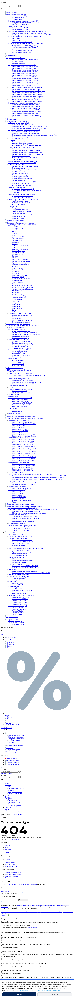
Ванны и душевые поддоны (19, 538)
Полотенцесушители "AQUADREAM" (25, 566)
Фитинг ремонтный (18, 362)
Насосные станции (18, 168)
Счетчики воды (17, 410)
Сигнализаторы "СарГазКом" (22, 403)
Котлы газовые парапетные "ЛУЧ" (23, 464)
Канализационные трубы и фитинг (21, 147)
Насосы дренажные (18, 171)
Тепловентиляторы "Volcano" (22, 42)
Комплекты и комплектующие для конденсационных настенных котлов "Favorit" (39, 476)
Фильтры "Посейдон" (19, 580)
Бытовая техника (12, 12)
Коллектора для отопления (21, 341)
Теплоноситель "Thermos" (20, 530)
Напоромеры (13, 396)
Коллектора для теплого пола (22, 343)
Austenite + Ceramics (18, 228)
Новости (9, 719)
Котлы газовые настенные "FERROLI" (25, 443)
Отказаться (54, 994)
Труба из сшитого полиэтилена (22, 196)
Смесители (13, 587)
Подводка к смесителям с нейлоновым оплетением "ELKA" (32, 128)
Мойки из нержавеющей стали (22, 560)
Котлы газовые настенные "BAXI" (23, 439)
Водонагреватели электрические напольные (24, 103)
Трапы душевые (17, 159)
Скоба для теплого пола (20, 201)
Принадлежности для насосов (22, 178)
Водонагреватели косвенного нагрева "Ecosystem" (28, 91)
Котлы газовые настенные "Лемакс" (24, 458)
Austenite (15, 226)
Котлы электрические (17, 490)
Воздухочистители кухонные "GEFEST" (25, 23)
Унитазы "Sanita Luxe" (19, 609)
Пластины (15, 273)
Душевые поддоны (18, 545)
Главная (9, 646)
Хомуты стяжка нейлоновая (21, 211)
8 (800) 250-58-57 (6, 884)
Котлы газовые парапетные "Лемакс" (24, 465)
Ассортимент (12, 744)
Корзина (9, 639)
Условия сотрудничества (15, 745)
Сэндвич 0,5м (16, 292)
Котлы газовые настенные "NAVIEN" (24, 451)
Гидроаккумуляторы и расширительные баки (24, 130)
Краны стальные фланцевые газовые (24, 332)
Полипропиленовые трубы (21, 183)
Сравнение (10, 642)
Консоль (15, 256)
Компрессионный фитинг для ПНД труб (23, 161)
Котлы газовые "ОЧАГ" (20, 429)
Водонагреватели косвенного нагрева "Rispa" (27, 94)
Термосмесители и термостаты (22, 348)
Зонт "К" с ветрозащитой (20, 249)
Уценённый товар (12, 617)
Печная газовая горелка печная (19, 500)
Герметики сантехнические (18, 547)
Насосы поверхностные (20, 173)
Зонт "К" (15, 247)
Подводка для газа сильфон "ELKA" (24, 384)
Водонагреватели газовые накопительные (23, 59)
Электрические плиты (17, 49)
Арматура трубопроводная (21, 331)
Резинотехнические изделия (19, 574)
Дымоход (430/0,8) (18, 238)
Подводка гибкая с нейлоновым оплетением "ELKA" (30, 126)
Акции (7, 795)
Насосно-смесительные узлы (21, 346)
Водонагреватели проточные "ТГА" (24, 85)
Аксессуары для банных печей (22, 315)
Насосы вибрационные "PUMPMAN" (24, 170)
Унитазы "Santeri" (18, 614)
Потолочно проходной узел (21, 278)
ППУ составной (17, 270)
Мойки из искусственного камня (23, 559)
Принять (19, 994)
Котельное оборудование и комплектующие (21, 416)
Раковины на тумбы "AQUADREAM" (24, 571)
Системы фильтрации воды (18, 576)
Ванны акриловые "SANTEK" (22, 540)
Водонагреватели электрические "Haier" (25, 105)
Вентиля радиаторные (19, 352)
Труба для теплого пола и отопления (21, 194)
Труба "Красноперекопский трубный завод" (26, 190)
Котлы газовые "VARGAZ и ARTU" (24, 424)
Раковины (13, 569)
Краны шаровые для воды (20, 338)
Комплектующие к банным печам (23, 317)
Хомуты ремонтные (18, 208)
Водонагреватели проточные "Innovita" (25, 72)
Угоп (14, 502)
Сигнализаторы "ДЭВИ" (20, 399)
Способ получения (13, 764)
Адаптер (15, 233)
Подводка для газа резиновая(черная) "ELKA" (27, 382)
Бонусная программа (13, 750)
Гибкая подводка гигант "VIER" (23, 124)
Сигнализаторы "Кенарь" (20, 401)
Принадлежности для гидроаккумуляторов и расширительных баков (34, 135)
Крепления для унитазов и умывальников (26, 552)
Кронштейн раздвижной (20, 259)
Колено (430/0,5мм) (18, 251)
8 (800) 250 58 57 (6, 728)
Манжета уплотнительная (20, 264)
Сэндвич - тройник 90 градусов (22, 289)
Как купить (10, 717)
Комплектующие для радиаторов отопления (26, 511)
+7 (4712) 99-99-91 (31, 884)
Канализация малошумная (21, 156)
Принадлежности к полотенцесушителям (26, 567)
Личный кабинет (6, 773)
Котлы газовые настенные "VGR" (23, 455)
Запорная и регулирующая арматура (18, 324)
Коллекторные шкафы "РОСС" (22, 345)
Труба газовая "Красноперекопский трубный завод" (29, 375)
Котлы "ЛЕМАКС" (18, 498)
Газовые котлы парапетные (18, 462)
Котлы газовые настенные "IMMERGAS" (26, 448)
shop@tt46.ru (5, 891)
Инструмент (13, 140)
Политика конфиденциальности (37, 912)
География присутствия (16, 739)
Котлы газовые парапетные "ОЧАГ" (24, 467)
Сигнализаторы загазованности (20, 398)
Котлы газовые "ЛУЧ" (19, 427)
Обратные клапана (18, 353)
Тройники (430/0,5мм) (19, 297)
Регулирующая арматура (18, 350)
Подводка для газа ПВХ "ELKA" (23, 380)
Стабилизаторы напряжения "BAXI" (24, 45)
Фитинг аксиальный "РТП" (21, 203)
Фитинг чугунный (18, 365)
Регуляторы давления (19, 357)
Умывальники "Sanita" (19, 600)
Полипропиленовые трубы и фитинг (22, 182)
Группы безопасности (16, 327)
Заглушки (15, 242)
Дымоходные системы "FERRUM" (22, 225)
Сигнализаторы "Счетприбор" (22, 405)
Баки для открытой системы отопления (25, 131)
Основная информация (16, 735)
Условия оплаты (12, 759)
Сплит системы (17, 40)
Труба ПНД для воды (16, 187)
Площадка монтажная (19, 275)
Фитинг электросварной (20, 377)
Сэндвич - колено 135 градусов (22, 284)
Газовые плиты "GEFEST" (21, 29)
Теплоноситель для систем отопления (22, 525)
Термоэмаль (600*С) (19, 296)
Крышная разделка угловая (21, 263)
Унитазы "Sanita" (18, 611)
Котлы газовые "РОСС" (20, 431)
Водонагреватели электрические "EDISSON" (27, 111)
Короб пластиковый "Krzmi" (21, 392)
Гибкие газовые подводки (18, 379)
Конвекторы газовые (16, 481)
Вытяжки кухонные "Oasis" (21, 24)
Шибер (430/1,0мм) (18, 308)
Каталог (7, 859)
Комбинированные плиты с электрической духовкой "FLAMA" (33, 33)
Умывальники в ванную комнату (20, 597)
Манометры (13, 394)
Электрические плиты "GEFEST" (23, 52)
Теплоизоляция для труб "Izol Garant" (22, 595)
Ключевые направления (16, 737)
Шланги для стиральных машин (20, 215)
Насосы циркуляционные (20, 177)
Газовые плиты (15, 26)
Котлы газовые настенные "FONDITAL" (25, 445)
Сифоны (13, 581)
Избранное (10, 644)
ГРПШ (11, 372)
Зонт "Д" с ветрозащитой (20, 245)
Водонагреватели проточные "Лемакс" (25, 84)
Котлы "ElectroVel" (18, 493)
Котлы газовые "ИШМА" (20, 425)
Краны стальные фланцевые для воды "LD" (26, 334)
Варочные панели (18, 17)
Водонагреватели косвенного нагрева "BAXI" (27, 89)
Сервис (8, 723)
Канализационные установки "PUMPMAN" (26, 166)
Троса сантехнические (19, 555)
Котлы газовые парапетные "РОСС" (24, 469)
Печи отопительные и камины (22, 320)
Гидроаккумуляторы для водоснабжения (25, 133)
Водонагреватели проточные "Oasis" (24, 73)
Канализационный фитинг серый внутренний (27, 154)
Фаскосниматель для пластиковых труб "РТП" (27, 145)
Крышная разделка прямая (21, 261)
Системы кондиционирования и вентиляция (24, 36)
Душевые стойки (18, 588)
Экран (14, 310)
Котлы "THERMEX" (19, 497)
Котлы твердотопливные (17, 486)
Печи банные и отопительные (20, 313)
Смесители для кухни (19, 593)
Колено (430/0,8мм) (18, 252)
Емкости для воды (15, 138)
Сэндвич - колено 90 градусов (22, 285)
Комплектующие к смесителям (22, 590)
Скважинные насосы (19, 180)
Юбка (14, 311)
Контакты (9, 721)
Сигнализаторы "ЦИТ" (20, 406)
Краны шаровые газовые (20, 336)
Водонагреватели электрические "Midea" (25, 115)
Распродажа (8, 861)
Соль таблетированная (16, 523)
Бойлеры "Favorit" (18, 61)
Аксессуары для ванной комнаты (20, 536)
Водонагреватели (12, 55)
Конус (14, 258)
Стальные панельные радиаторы (23, 520)
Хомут (14, 303)
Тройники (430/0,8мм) (19, 299)
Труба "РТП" (16, 192)
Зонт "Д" (15, 244)
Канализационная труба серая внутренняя (26, 150)
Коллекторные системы (18, 339)
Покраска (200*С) (18, 277)
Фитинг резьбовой (18, 360)
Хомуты (12, 206)
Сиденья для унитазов (19, 554)
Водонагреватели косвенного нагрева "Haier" (27, 92)
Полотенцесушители (16, 564)
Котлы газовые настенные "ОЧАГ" (23, 460)
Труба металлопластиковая (21, 197)
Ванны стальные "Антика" (21, 543)
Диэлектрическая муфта (17, 385)
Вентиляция (16, 38)
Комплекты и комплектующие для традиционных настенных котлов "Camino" (38, 477)
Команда (11, 742)
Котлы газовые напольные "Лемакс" (24, 436)
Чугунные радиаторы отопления (23, 521)
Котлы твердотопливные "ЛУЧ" (23, 488)
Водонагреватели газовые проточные (22, 65)
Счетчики (13, 408)
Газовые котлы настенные (18, 438)
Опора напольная (18, 268)
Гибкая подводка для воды (18, 123)
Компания (10, 648)
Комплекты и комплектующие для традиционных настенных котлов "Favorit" (37, 479)
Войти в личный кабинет (13, 873)
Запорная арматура (16, 329)
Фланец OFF (16, 301)
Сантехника (11, 532)
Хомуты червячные (18, 213)
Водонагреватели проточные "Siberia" (24, 75)
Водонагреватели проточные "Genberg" (25, 66)
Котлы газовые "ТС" (19, 432)
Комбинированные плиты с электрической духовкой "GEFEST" (33, 35)
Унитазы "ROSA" (18, 607)
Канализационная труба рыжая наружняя (26, 149)
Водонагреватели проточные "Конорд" (25, 78)
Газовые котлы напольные (18, 420)
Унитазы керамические (17, 606)
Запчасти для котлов (16, 472)
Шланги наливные (18, 216)
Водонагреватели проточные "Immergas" (25, 70)
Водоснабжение (12, 119)
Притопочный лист (18, 280)
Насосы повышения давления (22, 175)
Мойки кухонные (16, 557)
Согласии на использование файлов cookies (48, 990)
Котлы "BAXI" (17, 491)
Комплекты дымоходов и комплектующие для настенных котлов (31, 474)
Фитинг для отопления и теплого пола (23, 199)
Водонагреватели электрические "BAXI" (25, 110)
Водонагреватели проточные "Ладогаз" (25, 80)
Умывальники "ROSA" (20, 599)
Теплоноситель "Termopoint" (21, 528)
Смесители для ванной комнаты (22, 592)
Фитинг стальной (18, 364)
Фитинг (12, 358)
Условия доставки (13, 760)
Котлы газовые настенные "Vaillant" (24, 457)
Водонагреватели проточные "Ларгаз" (25, 82)
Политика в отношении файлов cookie (13, 912)
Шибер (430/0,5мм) (18, 304)
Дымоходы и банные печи (15, 220)
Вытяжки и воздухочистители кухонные (23, 21)
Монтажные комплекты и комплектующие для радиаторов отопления (32, 509)
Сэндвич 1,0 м (17, 294)
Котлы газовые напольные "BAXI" (23, 434)
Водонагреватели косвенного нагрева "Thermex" (28, 98)
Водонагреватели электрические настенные (24, 108)
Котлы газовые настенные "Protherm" (24, 453)
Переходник (16, 271)
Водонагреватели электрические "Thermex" (26, 106)
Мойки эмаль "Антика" (20, 562)
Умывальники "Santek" (19, 602)
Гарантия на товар (13, 762)
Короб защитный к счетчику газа (20, 389)
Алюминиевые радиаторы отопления (24, 516)
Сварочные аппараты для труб (22, 144)
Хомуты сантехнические (20, 210)
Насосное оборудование (18, 164)
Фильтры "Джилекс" (19, 578)
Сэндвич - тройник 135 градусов (23, 287)
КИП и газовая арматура (15, 368)
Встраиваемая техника (17, 16)
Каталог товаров (11, 637)
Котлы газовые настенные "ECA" (23, 441)
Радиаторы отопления (17, 515)
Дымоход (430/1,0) (18, 240)
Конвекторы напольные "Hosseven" (24, 483)
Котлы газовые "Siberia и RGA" (22, 422)
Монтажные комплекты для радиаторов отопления (29, 513)
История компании (14, 740)
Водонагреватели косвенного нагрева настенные (25, 99)
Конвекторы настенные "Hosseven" (24, 484)
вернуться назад (6, 839)
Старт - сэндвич (17, 282)
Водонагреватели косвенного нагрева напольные (26, 87)
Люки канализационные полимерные (22, 163)
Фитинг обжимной (18, 204)
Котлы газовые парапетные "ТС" (23, 471)
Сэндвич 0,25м (17, 291)
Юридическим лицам (13, 724)
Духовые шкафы (17, 19)
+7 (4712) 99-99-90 (18, 884)
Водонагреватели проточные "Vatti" (24, 77)
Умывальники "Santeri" (20, 604)
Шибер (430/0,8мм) (18, 306)
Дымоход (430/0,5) (18, 237)
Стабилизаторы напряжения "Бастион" (25, 47)
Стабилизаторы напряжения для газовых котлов (25, 43)
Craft (13, 231)
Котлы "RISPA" (17, 495)
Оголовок (15, 266)
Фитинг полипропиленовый (21, 185)
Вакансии (10, 748)
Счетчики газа (17, 412)
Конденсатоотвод (18, 254)
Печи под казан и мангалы (21, 322)
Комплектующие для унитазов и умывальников (25, 548)
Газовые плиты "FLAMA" (21, 28)
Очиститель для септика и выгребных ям (25, 157)
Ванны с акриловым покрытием (23, 541)
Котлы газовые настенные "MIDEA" (24, 450)
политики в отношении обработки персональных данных (36, 905)
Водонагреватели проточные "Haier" (24, 68)
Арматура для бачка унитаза (21, 550)
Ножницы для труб (18, 142)
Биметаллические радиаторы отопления (25, 518)
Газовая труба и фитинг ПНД (20, 373)
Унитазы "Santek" (18, 613)
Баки (14, 235)
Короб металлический (19, 391)
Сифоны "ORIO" (18, 583)
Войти (3, 634)
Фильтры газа (14, 413)
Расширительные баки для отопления (24, 137)
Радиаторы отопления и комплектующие (20, 504)
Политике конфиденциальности (25, 990)
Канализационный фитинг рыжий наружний (27, 152)
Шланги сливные (18, 218)
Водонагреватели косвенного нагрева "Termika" (28, 96)
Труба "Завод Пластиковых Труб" (23, 189)
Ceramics (15, 230)
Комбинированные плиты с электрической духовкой (27, 31)
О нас (9, 733)
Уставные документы (13, 752)
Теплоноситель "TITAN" (20, 527)
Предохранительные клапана (22, 355)
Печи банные (16, 318)
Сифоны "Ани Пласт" (19, 585)
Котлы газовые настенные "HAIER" (24, 446)
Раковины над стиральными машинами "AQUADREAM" (31, 573)
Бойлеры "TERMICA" (19, 63)
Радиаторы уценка (18, 624)
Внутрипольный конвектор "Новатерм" (22, 508)
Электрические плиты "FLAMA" (23, 50)
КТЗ (11, 387)
